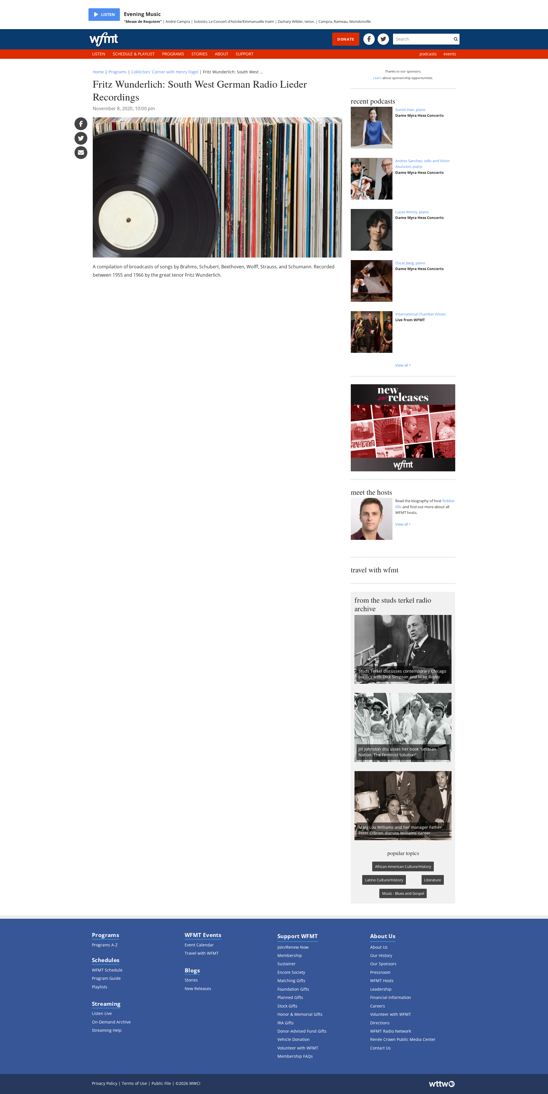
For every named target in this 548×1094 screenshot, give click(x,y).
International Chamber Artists (420, 314)
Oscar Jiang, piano (410, 263)
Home (98, 72)
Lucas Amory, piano (412, 211)
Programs (117, 72)
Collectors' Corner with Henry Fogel (164, 72)
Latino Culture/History (384, 879)
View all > (403, 365)
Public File (161, 1083)
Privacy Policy (104, 1083)
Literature (432, 879)
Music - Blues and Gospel (403, 893)
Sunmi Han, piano (410, 109)
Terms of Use (134, 1083)
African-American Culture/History (403, 866)
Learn (377, 78)
